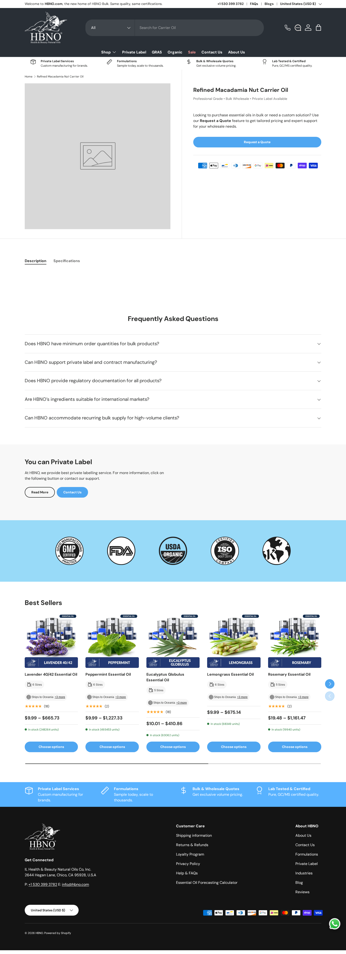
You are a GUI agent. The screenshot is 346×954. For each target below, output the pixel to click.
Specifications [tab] (66, 260)
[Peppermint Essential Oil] (112, 641)
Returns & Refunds (192, 844)
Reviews (302, 891)
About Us (236, 52)
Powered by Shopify (57, 933)
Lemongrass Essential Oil (230, 674)
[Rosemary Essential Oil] (294, 641)
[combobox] (174, 28)
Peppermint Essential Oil (108, 674)
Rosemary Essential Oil (289, 674)
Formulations (306, 854)
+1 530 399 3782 (230, 4)
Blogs (269, 4)
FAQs (254, 4)
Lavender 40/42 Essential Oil (51, 674)
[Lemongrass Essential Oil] (233, 641)
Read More (39, 492)
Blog (299, 882)
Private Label (134, 52)
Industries (304, 873)
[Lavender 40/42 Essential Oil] (51, 641)
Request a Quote (257, 142)
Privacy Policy (188, 863)
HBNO (39, 933)
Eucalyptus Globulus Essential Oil (165, 677)
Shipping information (194, 835)
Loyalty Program (190, 854)
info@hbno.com (75, 884)
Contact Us (211, 52)
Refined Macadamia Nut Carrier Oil (60, 76)
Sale (192, 52)
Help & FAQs (187, 873)
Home (28, 76)
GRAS (157, 52)
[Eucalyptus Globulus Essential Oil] (173, 641)
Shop (106, 52)
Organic (175, 52)
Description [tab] (35, 260)
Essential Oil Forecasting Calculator (206, 882)
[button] (318, 27)
